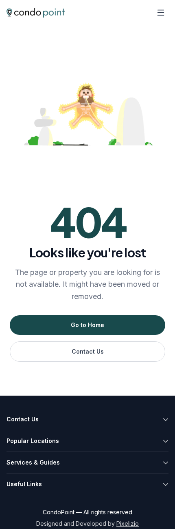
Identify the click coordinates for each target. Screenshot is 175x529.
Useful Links (24, 483)
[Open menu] (160, 12)
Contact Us (88, 351)
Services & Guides (33, 462)
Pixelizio (127, 523)
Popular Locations (33, 440)
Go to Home (87, 324)
